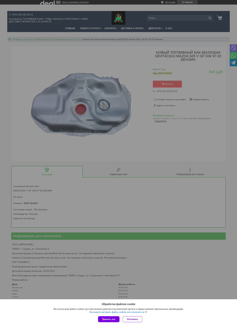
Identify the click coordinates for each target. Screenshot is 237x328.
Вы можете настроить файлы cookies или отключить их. (117, 312)
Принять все (108, 319)
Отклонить (132, 319)
